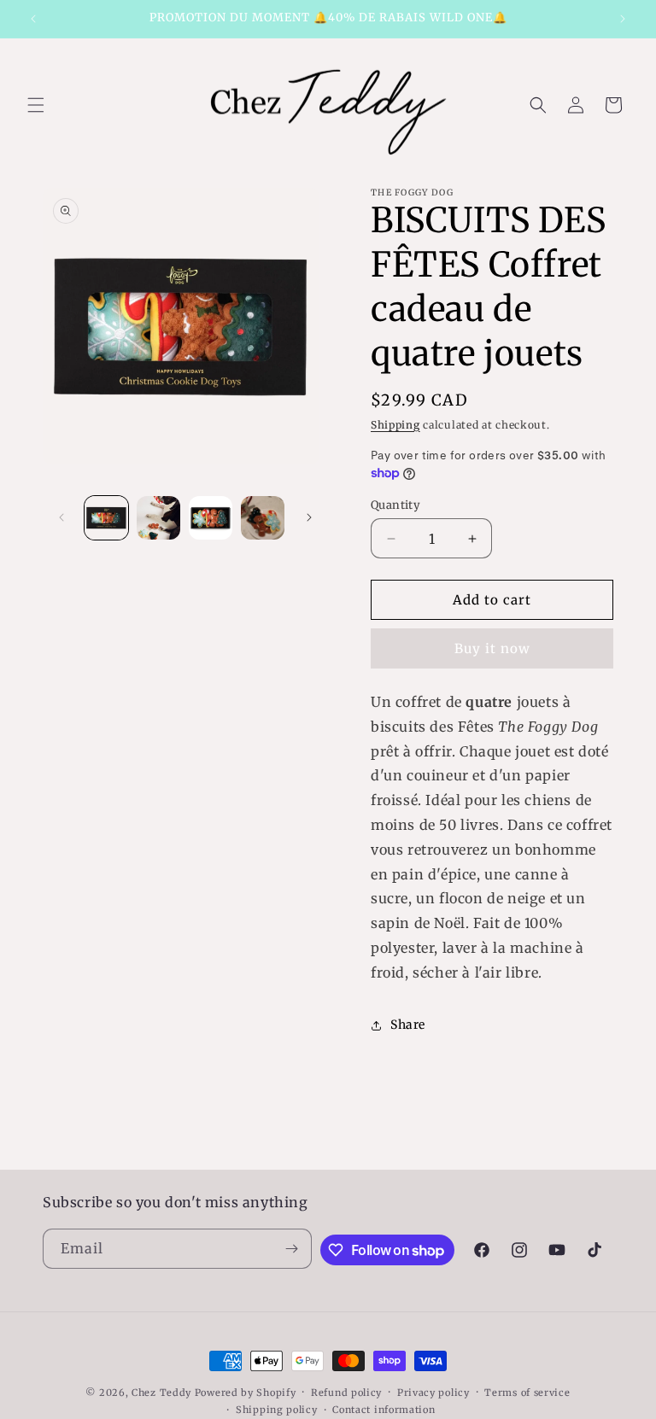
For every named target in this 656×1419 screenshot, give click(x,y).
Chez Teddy (161, 1393)
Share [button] (407, 1024)
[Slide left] (61, 517)
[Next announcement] (622, 19)
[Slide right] (309, 517)
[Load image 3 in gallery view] (210, 518)
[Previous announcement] (33, 19)
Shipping (395, 424)
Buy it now (492, 648)
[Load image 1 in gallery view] (106, 518)
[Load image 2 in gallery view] (158, 518)
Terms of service (527, 1393)
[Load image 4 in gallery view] (262, 518)
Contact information (383, 1410)
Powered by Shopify (245, 1393)
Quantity (395, 505)
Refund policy (346, 1393)
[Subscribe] (292, 1249)
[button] (36, 105)
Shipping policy (277, 1410)
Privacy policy (433, 1393)
